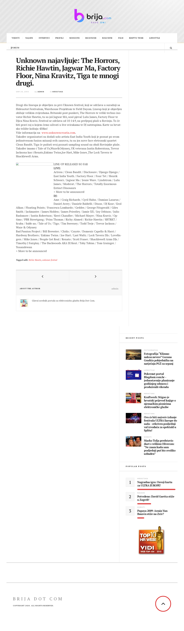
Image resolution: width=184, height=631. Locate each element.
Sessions (74, 38)
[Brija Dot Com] (92, 16)
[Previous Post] (42, 276)
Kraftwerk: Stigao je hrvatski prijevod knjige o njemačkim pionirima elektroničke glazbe (160, 402)
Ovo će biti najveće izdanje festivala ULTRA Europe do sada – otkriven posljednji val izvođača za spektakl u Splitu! (160, 424)
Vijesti (16, 38)
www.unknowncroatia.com (58, 132)
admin (41, 92)
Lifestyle (154, 38)
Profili (59, 38)
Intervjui (44, 38)
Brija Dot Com (38, 599)
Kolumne (107, 38)
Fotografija (151, 350)
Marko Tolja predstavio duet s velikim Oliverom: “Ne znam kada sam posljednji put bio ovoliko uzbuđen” (160, 447)
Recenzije (90, 38)
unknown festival (49, 260)
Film (120, 38)
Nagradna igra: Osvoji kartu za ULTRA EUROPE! (154, 484)
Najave (29, 38)
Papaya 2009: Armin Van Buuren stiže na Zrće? (152, 512)
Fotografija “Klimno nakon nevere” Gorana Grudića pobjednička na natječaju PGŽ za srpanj (158, 358)
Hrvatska (57, 92)
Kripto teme (136, 38)
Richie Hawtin (35, 260)
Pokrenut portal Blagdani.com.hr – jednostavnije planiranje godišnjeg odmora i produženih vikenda (159, 380)
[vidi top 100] (152, 541)
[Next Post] (95, 276)
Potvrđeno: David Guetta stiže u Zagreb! (155, 498)
